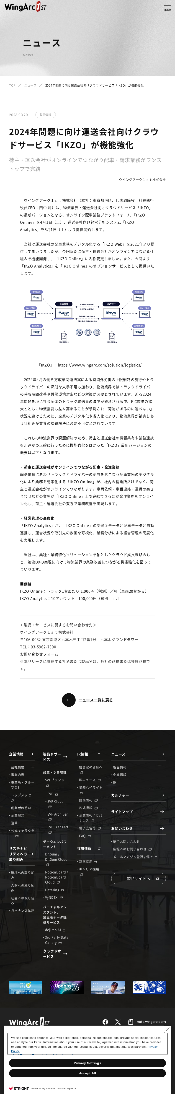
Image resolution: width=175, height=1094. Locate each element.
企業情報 (119, 774)
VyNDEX (52, 897)
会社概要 (17, 767)
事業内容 (17, 774)
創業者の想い (21, 807)
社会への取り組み (22, 900)
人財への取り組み (22, 887)
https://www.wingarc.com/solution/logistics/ (100, 365)
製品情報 (119, 767)
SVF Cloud (55, 801)
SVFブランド (54, 780)
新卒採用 (86, 861)
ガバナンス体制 (22, 910)
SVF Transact (57, 826)
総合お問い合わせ (126, 841)
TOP (12, 85)
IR (114, 782)
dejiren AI (53, 929)
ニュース (30, 85)
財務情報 (86, 800)
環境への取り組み (22, 875)
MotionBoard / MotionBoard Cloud (56, 877)
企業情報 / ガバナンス (90, 817)
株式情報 (86, 807)
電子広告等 (88, 828)
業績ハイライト (91, 787)
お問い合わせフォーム (39, 654)
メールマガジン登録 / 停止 (133, 856)
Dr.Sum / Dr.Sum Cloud (56, 856)
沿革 (14, 823)
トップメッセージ (22, 797)
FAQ (83, 835)
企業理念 (17, 815)
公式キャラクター (22, 833)
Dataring (52, 889)
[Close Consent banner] (167, 1029)
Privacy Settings (87, 1063)
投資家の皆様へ (91, 767)
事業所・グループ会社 (22, 784)
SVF (50, 793)
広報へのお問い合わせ (130, 849)
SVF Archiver (57, 814)
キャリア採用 (89, 869)
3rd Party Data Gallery (57, 939)
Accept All (87, 1073)
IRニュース (88, 779)
